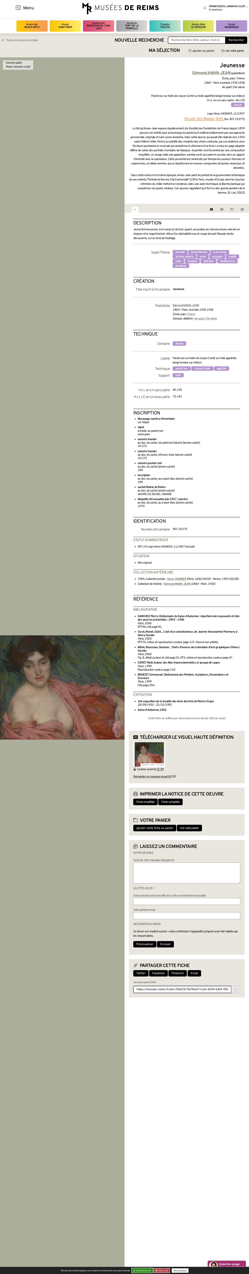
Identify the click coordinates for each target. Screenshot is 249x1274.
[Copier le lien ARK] (235, 989)
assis (203, 257)
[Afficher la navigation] (18, 8)
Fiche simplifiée (145, 802)
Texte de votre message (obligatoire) (153, 860)
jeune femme (199, 252)
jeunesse (181, 266)
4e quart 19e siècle (205, 319)
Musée (65, 26)
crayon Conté (202, 369)
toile (178, 375)
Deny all (162, 1270)
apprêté (221, 369)
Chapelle (165, 26)
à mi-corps (219, 252)
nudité (232, 257)
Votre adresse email (144, 910)
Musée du (132, 26)
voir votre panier (234, 51)
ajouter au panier (203, 51)
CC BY (160, 769)
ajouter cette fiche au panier (154, 828)
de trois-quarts (184, 257)
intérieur (208, 261)
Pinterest (178, 973)
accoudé (217, 257)
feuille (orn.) (227, 261)
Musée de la (98, 26)
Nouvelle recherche (139, 40)
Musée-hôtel (198, 26)
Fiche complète (170, 802)
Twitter (140, 973)
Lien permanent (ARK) (144, 982)
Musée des (32, 26)
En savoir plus (215, 9)
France (191, 314)
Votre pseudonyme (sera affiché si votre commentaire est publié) (169, 896)
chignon (192, 261)
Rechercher (236, 40)
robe (178, 261)
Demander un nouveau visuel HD (152, 777)
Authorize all (143, 1270)
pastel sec (182, 369)
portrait (180, 252)
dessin (238, 105)
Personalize (180, 1270)
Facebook (158, 973)
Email (194, 973)
